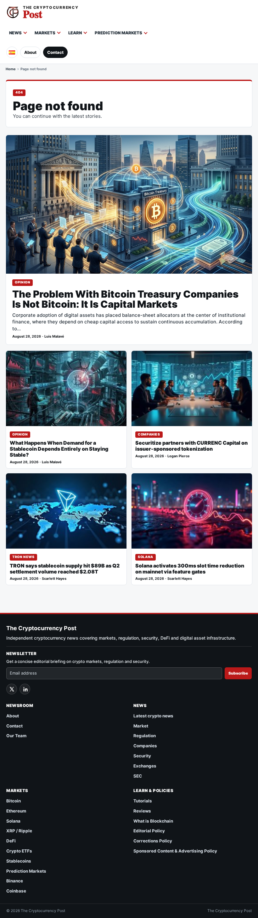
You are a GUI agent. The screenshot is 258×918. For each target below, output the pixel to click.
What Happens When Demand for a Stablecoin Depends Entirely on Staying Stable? (59, 449)
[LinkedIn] (25, 689)
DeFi (11, 840)
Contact (55, 52)
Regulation (144, 735)
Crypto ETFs (19, 850)
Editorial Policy (149, 830)
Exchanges (144, 765)
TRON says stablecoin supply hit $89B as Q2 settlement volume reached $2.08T (65, 569)
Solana (145, 557)
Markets (45, 32)
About (30, 52)
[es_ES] (12, 52)
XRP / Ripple (19, 830)
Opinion (22, 282)
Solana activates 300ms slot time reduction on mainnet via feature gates (189, 569)
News (15, 32)
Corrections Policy (152, 840)
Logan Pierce (178, 456)
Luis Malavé (54, 336)
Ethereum (16, 810)
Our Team (16, 735)
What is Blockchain (153, 821)
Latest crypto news (153, 715)
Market (140, 725)
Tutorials (142, 800)
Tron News (23, 557)
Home (11, 69)
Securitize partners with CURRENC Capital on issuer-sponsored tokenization (191, 446)
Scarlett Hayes (54, 579)
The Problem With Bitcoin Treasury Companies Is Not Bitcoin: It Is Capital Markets (125, 299)
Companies (149, 434)
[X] (11, 689)
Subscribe (238, 673)
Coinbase (16, 890)
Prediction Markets (118, 32)
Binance (14, 880)
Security (142, 755)
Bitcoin (13, 800)
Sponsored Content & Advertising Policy (175, 850)
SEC (137, 775)
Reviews (142, 810)
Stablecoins (18, 861)
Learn (75, 32)
